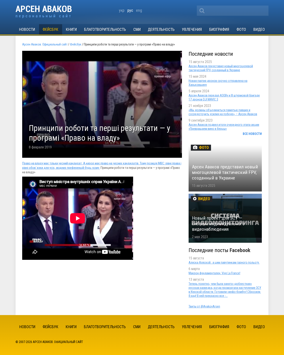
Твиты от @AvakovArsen (204, 306)
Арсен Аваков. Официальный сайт (44, 12)
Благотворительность (105, 29)
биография (219, 29)
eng (139, 10)
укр (121, 10)
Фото (241, 29)
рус (130, 10)
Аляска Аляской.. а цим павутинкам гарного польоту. (224, 262)
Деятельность (161, 29)
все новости (252, 134)
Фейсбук (50, 29)
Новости (27, 29)
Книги (71, 29)
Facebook (240, 250)
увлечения (192, 29)
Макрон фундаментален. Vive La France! (214, 273)
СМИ (137, 29)
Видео (259, 29)
